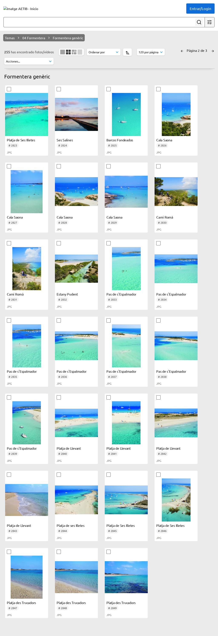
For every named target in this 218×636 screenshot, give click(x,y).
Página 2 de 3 (197, 50)
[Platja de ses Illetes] (76, 500)
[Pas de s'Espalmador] (126, 268)
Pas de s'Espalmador (121, 294)
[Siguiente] (213, 50)
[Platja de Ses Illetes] (26, 114)
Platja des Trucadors (21, 602)
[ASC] (127, 52)
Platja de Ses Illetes (21, 140)
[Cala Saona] (176, 114)
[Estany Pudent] (76, 268)
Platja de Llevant (69, 448)
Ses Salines (65, 140)
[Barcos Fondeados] (126, 114)
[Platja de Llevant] (76, 422)
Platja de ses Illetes (71, 525)
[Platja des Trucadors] (26, 577)
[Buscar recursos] (199, 22)
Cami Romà (164, 217)
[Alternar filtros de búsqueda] (209, 22)
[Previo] (182, 50)
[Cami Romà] (176, 191)
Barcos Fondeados (119, 140)
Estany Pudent (67, 294)
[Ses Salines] (76, 114)
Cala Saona (164, 140)
